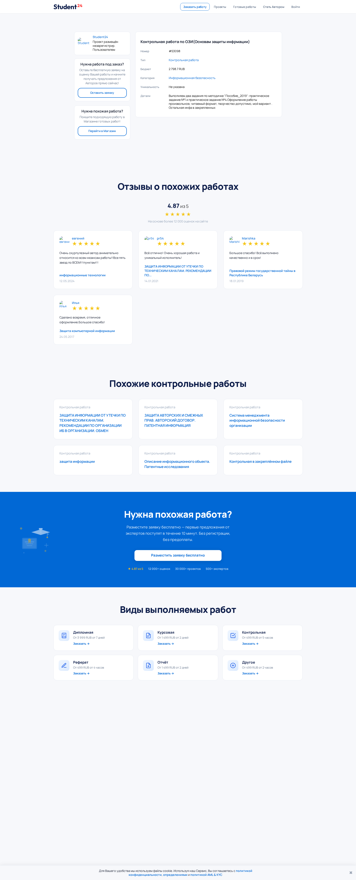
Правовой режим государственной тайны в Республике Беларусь (262, 273)
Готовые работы (244, 7)
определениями (175, 875)
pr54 (160, 239)
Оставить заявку (102, 93)
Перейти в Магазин (102, 131)
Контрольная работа (184, 60)
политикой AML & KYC (206, 875)
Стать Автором (273, 7)
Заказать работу (195, 7)
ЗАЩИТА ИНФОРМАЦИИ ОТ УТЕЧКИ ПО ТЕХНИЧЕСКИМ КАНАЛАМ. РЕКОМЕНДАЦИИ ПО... (177, 270)
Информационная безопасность (192, 78)
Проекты (220, 7)
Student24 (100, 37)
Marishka (248, 239)
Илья (75, 303)
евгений (78, 239)
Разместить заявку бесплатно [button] (178, 555)
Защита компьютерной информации (87, 331)
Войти (295, 7)
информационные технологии (82, 275)
